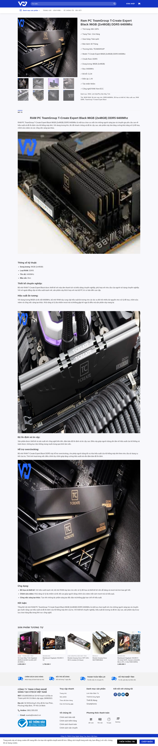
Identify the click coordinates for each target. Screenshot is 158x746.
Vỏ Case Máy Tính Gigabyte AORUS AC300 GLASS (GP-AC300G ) (27, 660)
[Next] (140, 650)
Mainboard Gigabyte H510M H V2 (53, 659)
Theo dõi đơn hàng (66, 700)
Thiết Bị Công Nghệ (93, 697)
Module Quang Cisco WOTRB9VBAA (100, 659)
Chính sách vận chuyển (69, 728)
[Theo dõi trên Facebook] (115, 694)
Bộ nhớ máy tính (97, 97)
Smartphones (92, 704)
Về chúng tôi (69, 10)
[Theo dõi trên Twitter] (123, 694)
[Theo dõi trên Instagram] (119, 694)
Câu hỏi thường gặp (66, 704)
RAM (89, 94)
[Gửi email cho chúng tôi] (127, 694)
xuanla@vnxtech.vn (33, 715)
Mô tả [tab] (20, 112)
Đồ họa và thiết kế (119, 97)
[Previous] (17, 650)
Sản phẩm (57, 10)
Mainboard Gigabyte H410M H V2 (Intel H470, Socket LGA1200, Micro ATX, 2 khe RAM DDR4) (128, 660)
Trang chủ (47, 10)
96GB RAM (87, 97)
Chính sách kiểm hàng (68, 721)
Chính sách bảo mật (67, 717)
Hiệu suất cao (130, 97)
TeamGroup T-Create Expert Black (96, 99)
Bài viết (78, 10)
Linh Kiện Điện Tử (93, 693)
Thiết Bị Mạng (92, 700)
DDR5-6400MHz (108, 97)
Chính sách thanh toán (68, 724)
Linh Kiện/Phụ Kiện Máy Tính (101, 94)
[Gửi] (114, 4)
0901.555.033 (32, 710)
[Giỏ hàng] (139, 3)
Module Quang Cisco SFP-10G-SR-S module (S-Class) (78, 659)
